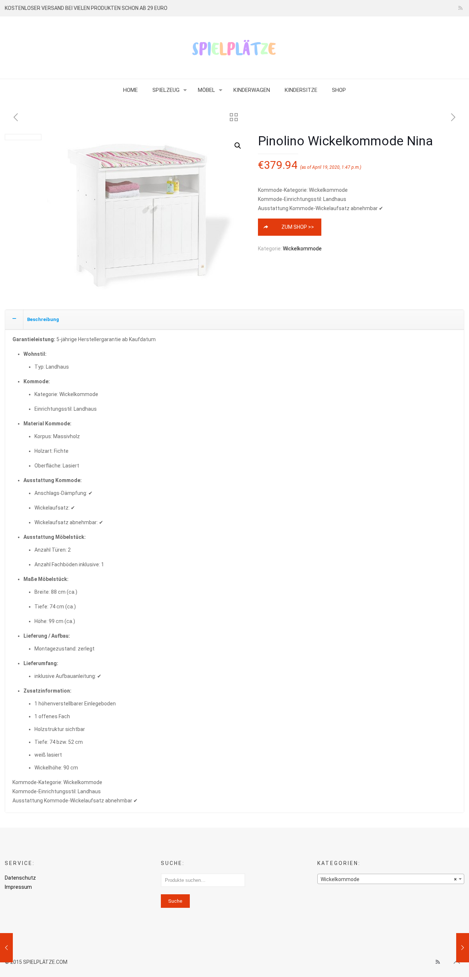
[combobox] (390, 879)
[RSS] (460, 8)
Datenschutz (20, 878)
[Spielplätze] (234, 47)
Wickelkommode (302, 248)
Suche (175, 901)
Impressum (18, 887)
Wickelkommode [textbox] (389, 879)
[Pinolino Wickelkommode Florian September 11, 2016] (6, 947)
